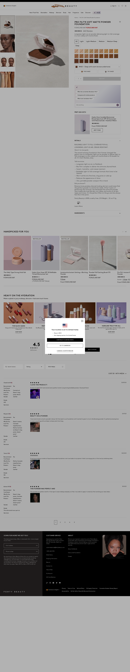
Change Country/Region (65, 350)
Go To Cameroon (65, 345)
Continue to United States (65, 339)
